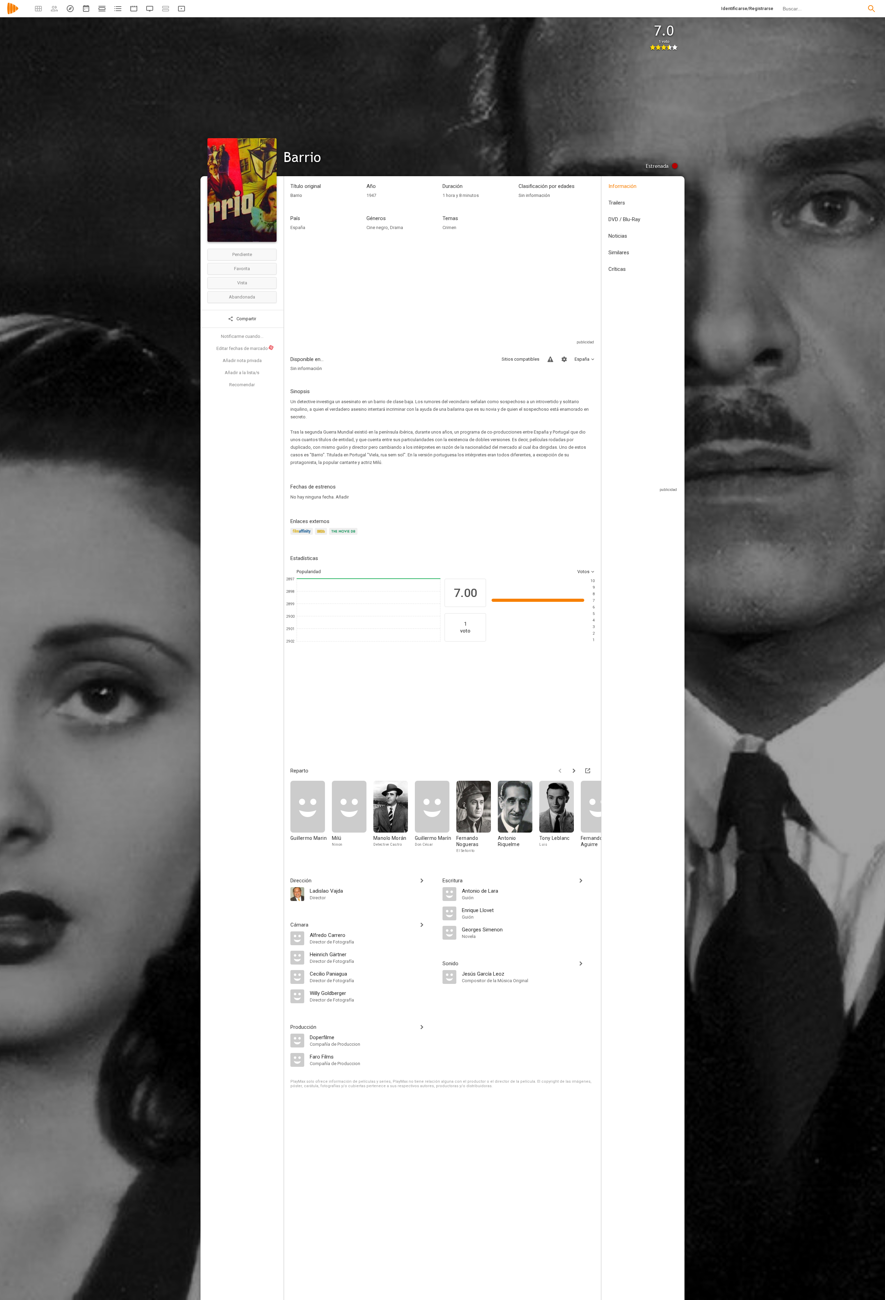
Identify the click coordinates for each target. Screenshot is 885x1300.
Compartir (245, 318)
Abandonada (242, 297)
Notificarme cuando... (242, 336)
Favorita (242, 268)
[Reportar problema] (550, 359)
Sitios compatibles (520, 359)
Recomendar (242, 384)
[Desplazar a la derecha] (574, 771)
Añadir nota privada (242, 360)
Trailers (616, 203)
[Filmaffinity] (302, 535)
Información (622, 186)
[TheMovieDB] (344, 535)
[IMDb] (322, 535)
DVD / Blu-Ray (624, 219)
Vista (242, 282)
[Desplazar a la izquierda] (560, 771)
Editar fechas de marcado (244, 348)
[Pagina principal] (13, 13)
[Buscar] (871, 8)
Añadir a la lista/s (242, 372)
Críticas (617, 269)
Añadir (342, 497)
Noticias (617, 236)
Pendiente (242, 254)
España (297, 227)
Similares (618, 252)
